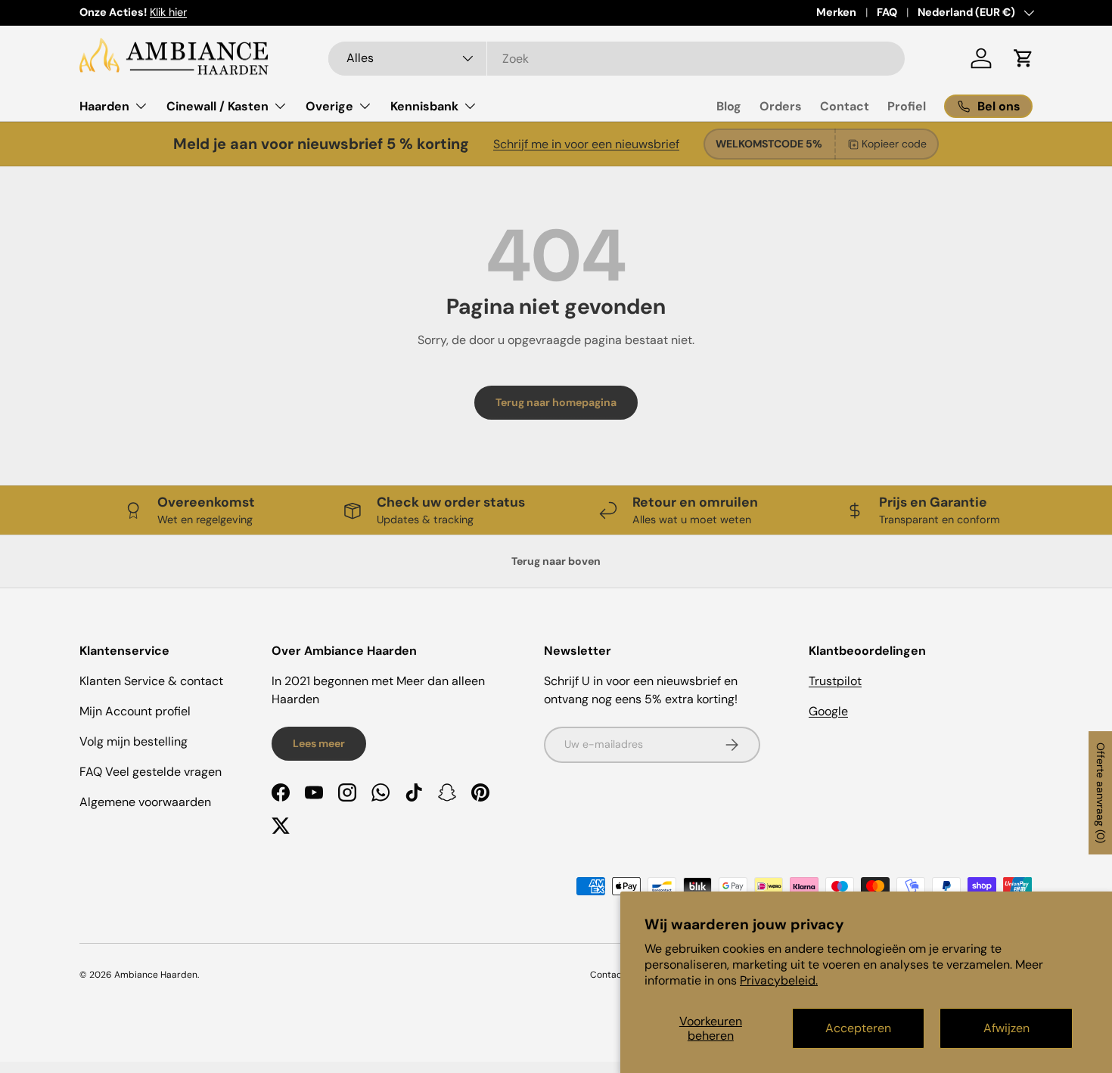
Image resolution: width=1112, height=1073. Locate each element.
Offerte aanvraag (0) (1100, 793)
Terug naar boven (556, 561)
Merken (836, 12)
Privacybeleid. (779, 980)
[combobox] (616, 59)
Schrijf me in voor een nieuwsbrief (586, 144)
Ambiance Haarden (155, 975)
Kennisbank (424, 106)
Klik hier (168, 12)
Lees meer (319, 743)
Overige (329, 106)
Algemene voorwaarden (145, 802)
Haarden (104, 106)
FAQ (887, 12)
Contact (844, 106)
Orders (780, 106)
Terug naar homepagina (556, 402)
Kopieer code (894, 143)
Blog (728, 106)
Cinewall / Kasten (217, 106)
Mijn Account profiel (135, 711)
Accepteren (858, 1028)
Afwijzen (1006, 1028)
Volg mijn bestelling (133, 741)
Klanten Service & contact (151, 681)
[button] (1023, 58)
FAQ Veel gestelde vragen (150, 772)
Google (828, 711)
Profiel (906, 106)
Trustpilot (835, 681)
